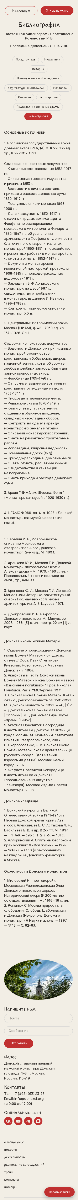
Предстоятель (26, 59)
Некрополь (60, 88)
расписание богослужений (24, 1164)
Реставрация (49, 97)
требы (8, 1172)
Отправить (19, 1043)
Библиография (38, 116)
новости (10, 1149)
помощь (10, 1187)
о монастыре (14, 1142)
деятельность (14, 1157)
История (38, 69)
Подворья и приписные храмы (38, 106)
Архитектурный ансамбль (26, 88)
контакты (11, 1179)
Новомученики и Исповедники (38, 78)
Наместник (52, 59)
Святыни (24, 97)
